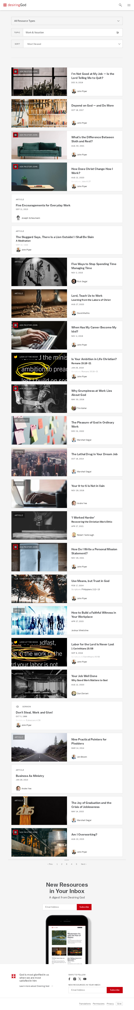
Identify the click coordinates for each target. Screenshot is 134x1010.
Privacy (110, 1003)
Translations (85, 1003)
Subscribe (84, 907)
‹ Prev (50, 864)
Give (119, 1003)
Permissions (98, 1003)
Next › (83, 864)
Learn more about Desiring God (34, 986)
